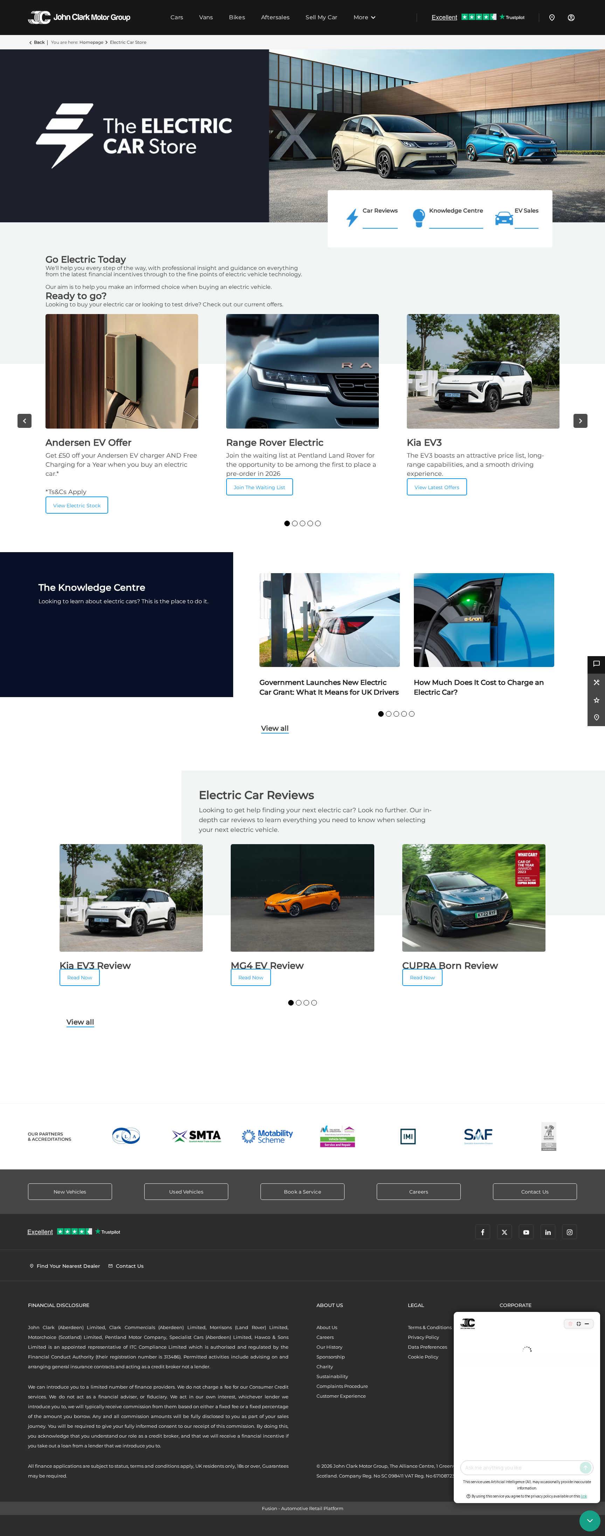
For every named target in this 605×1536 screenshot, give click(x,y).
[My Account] (571, 17)
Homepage (91, 42)
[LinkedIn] (548, 1231)
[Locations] (552, 17)
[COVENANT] (549, 1136)
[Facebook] (482, 1231)
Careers (325, 1337)
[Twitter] (504, 1231)
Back (39, 42)
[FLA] (126, 1136)
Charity (325, 1366)
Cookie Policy (423, 1357)
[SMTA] (197, 1136)
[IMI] (408, 1136)
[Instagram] (569, 1231)
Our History (329, 1347)
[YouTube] (526, 1231)
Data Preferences (427, 1347)
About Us (327, 1327)
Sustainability (332, 1376)
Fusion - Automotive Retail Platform (302, 1508)
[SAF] (478, 1136)
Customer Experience (341, 1396)
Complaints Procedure (342, 1386)
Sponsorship (331, 1357)
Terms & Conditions (430, 1327)
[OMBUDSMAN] (338, 1136)
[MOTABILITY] (267, 1136)
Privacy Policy (423, 1337)
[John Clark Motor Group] (79, 17)
